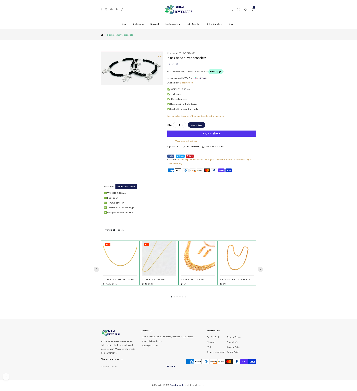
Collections (138, 24)
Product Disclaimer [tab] (126, 186)
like (171, 156)
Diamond (154, 24)
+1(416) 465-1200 (150, 345)
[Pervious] (96, 269)
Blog (231, 24)
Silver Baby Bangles (242, 159)
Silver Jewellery (214, 24)
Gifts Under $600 (206, 159)
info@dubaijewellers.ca (152, 341)
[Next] (260, 269)
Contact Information (216, 352)
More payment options (186, 140)
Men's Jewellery (172, 24)
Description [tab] (108, 186)
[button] (211, 77)
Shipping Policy (233, 347)
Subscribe (170, 366)
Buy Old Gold (213, 337)
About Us (211, 342)
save (191, 156)
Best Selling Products (187, 159)
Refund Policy (233, 352)
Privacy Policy (232, 342)
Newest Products (223, 159)
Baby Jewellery (194, 24)
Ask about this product (215, 146)
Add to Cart (196, 125)
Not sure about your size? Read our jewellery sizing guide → (195, 116)
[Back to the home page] (102, 35)
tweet (181, 156)
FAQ (209, 347)
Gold (124, 24)
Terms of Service (234, 337)
